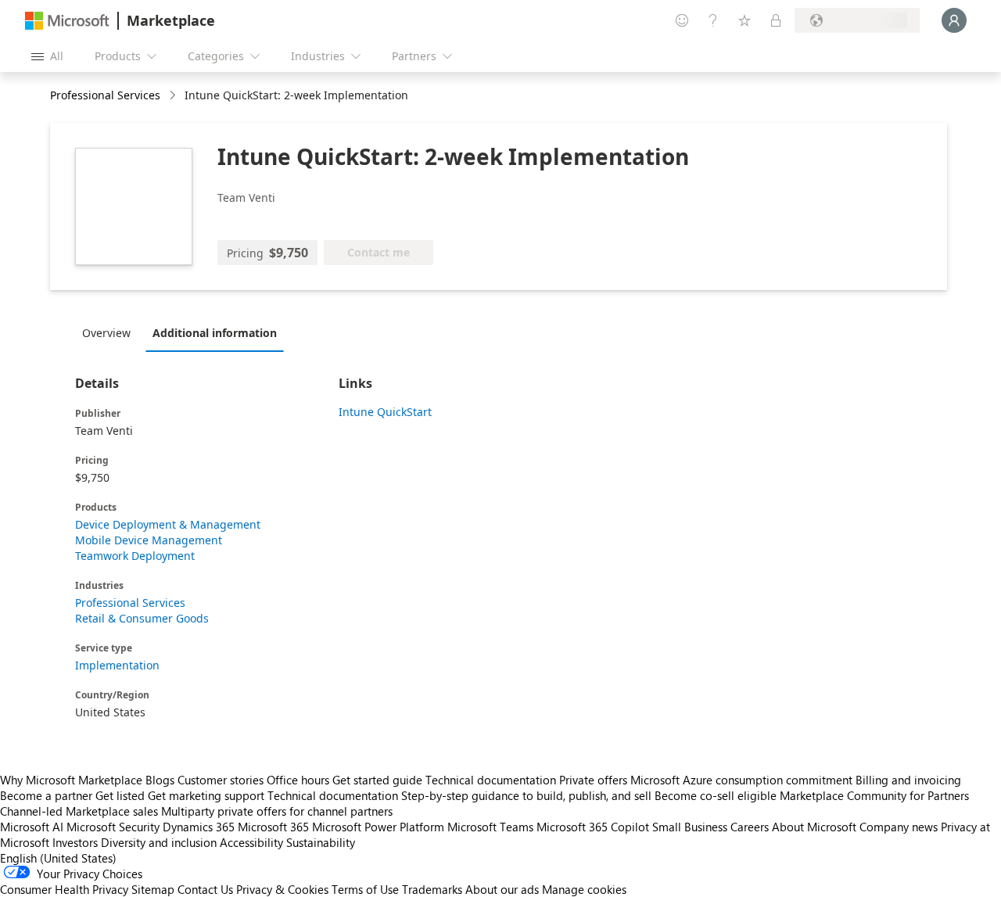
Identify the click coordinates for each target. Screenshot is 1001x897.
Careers (749, 826)
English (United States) (58, 858)
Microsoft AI (31, 826)
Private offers (593, 780)
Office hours (298, 780)
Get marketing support (206, 795)
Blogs (159, 780)
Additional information (214, 332)
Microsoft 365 (273, 826)
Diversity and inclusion (159, 842)
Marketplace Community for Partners (874, 795)
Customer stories (221, 780)
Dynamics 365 (199, 826)
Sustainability (320, 842)
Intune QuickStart (385, 411)
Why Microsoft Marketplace (71, 780)
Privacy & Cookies (282, 889)
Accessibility (251, 842)
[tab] (110, 332)
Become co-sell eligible (716, 795)
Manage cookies (584, 889)
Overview (106, 332)
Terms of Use (365, 889)
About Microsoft (814, 826)
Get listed (120, 795)
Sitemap (152, 889)
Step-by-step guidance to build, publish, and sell (526, 795)
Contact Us (205, 889)
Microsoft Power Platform (378, 826)
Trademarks (432, 889)
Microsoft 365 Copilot (592, 826)
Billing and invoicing (908, 780)
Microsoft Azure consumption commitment (743, 780)
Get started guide (377, 780)
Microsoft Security (113, 826)
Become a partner (46, 795)
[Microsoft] (67, 21)
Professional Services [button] (105, 95)
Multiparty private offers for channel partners (277, 811)
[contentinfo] (174, 96)
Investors (75, 842)
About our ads (502, 889)
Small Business (689, 826)
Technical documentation (490, 780)
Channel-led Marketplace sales (79, 811)
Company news (898, 826)
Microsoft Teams (490, 826)
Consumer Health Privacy (64, 889)
